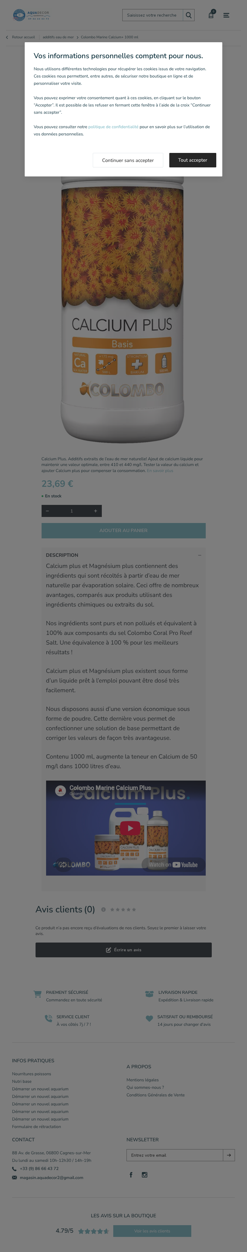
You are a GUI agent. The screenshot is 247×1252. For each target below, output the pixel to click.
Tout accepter (193, 160)
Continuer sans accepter (128, 160)
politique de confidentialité (113, 127)
